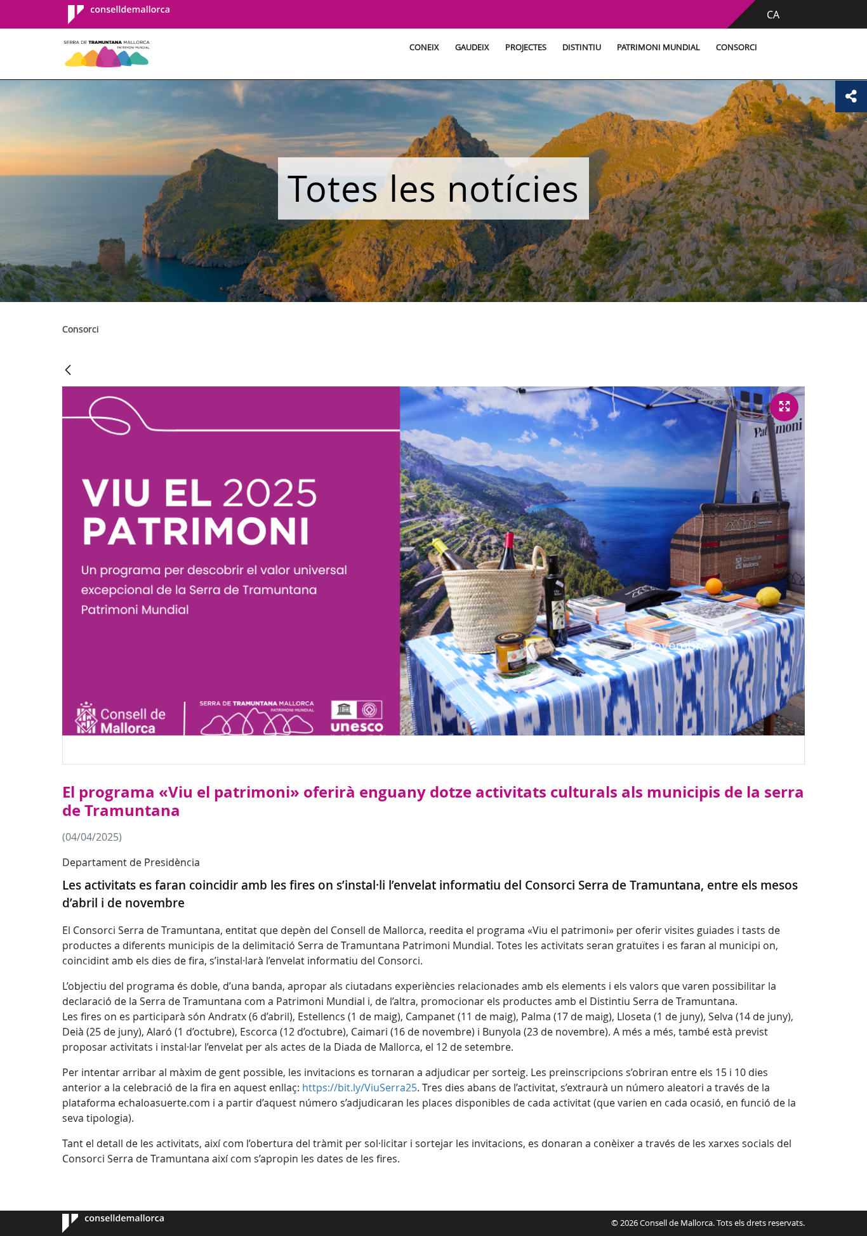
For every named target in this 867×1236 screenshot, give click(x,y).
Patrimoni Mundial (658, 47)
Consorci (736, 47)
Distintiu (581, 47)
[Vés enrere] (68, 371)
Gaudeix (472, 47)
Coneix (424, 47)
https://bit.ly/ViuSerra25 (359, 1088)
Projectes (525, 47)
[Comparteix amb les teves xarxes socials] (851, 96)
